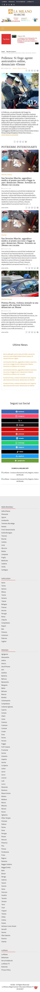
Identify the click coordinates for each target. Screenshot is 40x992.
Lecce (3, 772)
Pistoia (3, 849)
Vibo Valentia (5, 935)
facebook (21, 411)
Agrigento (4, 654)
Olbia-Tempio (6, 818)
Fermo (3, 738)
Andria (3, 660)
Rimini (3, 874)
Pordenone (5, 852)
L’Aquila (4, 620)
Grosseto (4, 756)
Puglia (3, 557)
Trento (3, 595)
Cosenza (4, 722)
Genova (3, 589)
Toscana (4, 536)
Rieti (3, 871)
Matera (3, 796)
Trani (3, 908)
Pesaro (3, 837)
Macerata (4, 787)
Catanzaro (4, 635)
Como (3, 719)
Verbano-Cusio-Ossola (8, 926)
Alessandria (5, 657)
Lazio (3, 545)
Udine (3, 917)
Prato (3, 855)
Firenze (3, 607)
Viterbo (3, 942)
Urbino (3, 920)
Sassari (3, 883)
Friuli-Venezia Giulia (8, 530)
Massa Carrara (5, 793)
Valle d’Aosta (5, 511)
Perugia (4, 614)
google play (21, 460)
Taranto (4, 898)
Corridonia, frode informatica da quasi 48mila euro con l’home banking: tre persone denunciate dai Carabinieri (28, 40)
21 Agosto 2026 (7, 311)
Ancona (3, 610)
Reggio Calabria (6, 864)
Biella (3, 688)
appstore (21, 456)
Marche (15, 68)
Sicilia (3, 567)
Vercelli (4, 929)
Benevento (5, 682)
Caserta (3, 710)
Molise (3, 551)
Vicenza (4, 938)
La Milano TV (30, 1)
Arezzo (3, 663)
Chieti (3, 716)
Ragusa (3, 858)
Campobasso (5, 623)
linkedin (21, 438)
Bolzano (4, 691)
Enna (3, 735)
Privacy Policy (6, 970)
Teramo (4, 901)
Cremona (4, 725)
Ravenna (4, 861)
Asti (2, 670)
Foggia (3, 744)
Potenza (4, 632)
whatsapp (21, 443)
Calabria (4, 564)
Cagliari (3, 641)
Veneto (3, 527)
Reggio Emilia (5, 867)
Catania (3, 713)
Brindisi (3, 697)
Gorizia (3, 753)
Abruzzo (4, 548)
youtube (21, 429)
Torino (3, 586)
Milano (3, 592)
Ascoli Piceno (5, 667)
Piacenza (4, 843)
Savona (3, 886)
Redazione (12, 1)
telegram (21, 447)
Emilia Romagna (6, 533)
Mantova (4, 790)
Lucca (3, 784)
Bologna (4, 604)
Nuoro (3, 812)
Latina (3, 769)
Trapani (3, 911)
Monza (3, 803)
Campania (4, 554)
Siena (3, 889)
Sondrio (4, 895)
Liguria (3, 517)
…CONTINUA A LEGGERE (17, 134)
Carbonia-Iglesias (7, 707)
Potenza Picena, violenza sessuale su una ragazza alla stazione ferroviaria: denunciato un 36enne (19, 305)
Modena (4, 799)
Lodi (2, 781)
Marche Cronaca (22, 68)
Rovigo (3, 877)
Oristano (4, 821)
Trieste (3, 601)
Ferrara (3, 741)
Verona (3, 932)
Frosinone (4, 750)
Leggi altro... (5, 332)
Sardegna (4, 570)
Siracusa (4, 892)
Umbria (3, 542)
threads (21, 425)
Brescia (3, 694)
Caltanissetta (5, 701)
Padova (3, 824)
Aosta (3, 583)
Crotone (4, 728)
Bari (2, 629)
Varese (3, 923)
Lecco (3, 775)
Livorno (3, 778)
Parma (3, 827)
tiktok (21, 452)
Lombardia (5, 520)
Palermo (4, 638)
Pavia (3, 830)
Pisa (2, 846)
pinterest (21, 434)
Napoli (3, 626)
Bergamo (4, 685)
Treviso (3, 914)
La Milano (4, 1)
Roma (3, 617)
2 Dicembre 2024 (7, 68)
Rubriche (4, 967)
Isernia (3, 762)
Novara (3, 809)
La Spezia (4, 765)
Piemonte (4, 514)
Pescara (4, 840)
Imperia (4, 759)
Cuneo (3, 731)
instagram (21, 416)
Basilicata (4, 561)
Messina (4, 806)
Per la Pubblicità (20, 1)
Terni (3, 905)
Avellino (4, 673)
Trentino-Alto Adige (8, 523)
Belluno (4, 679)
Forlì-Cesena (5, 747)
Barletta (4, 676)
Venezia (4, 598)
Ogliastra (4, 815)
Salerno (4, 880)
